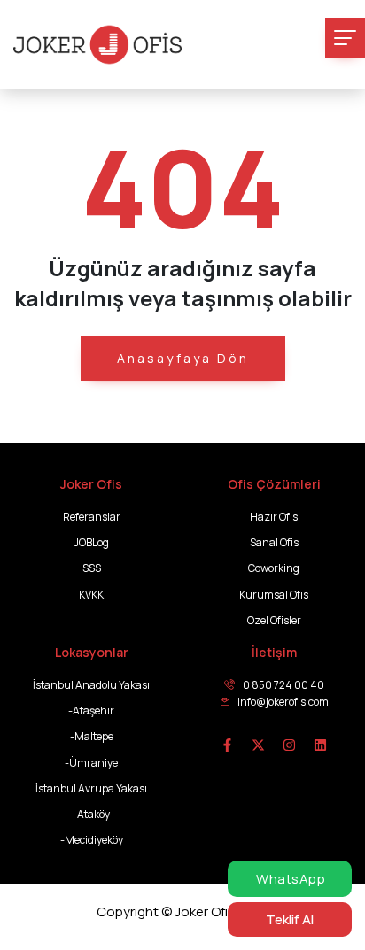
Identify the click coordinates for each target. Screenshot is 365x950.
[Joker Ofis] (97, 44)
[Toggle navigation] (345, 38)
